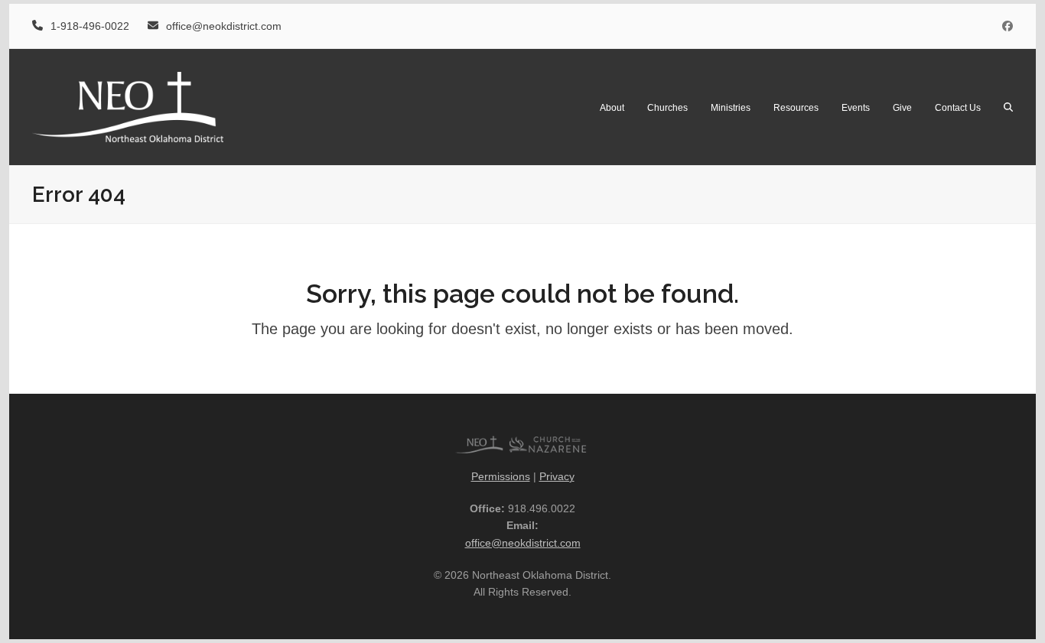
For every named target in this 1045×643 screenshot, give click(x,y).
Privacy (557, 476)
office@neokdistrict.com (523, 543)
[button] (1008, 107)
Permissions (500, 476)
